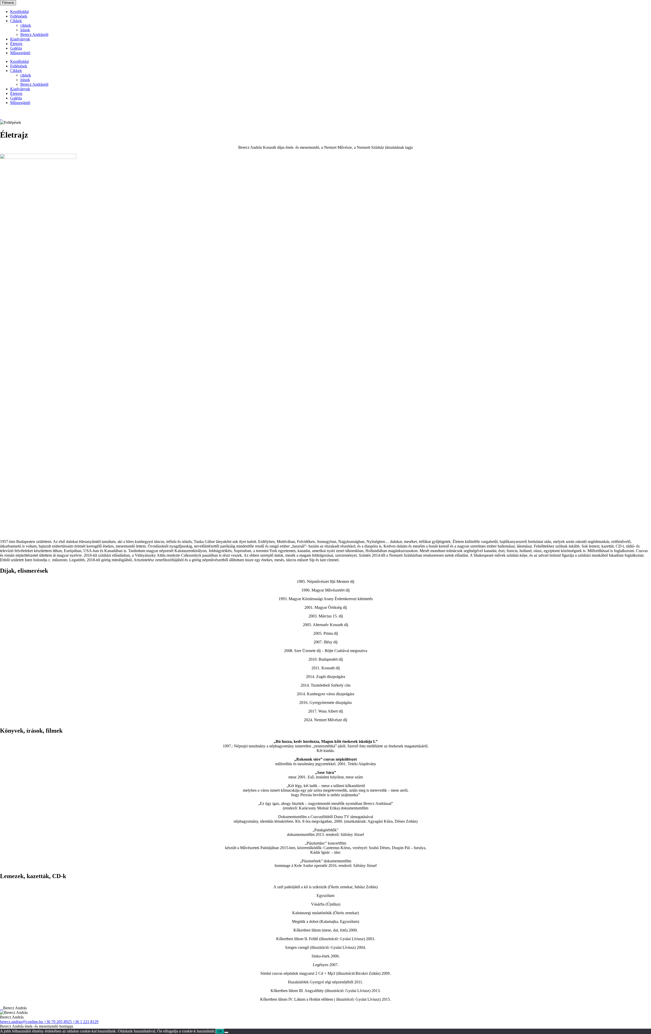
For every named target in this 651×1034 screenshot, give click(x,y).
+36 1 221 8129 (85, 1022)
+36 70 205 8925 (58, 1022)
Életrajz (16, 43)
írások (25, 30)
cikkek (25, 25)
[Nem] (226, 1032)
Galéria (16, 48)
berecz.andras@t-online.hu (22, 1022)
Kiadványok (20, 39)
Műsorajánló (20, 53)
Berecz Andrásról (34, 34)
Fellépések (18, 16)
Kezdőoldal (19, 11)
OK (219, 1031)
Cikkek (16, 21)
